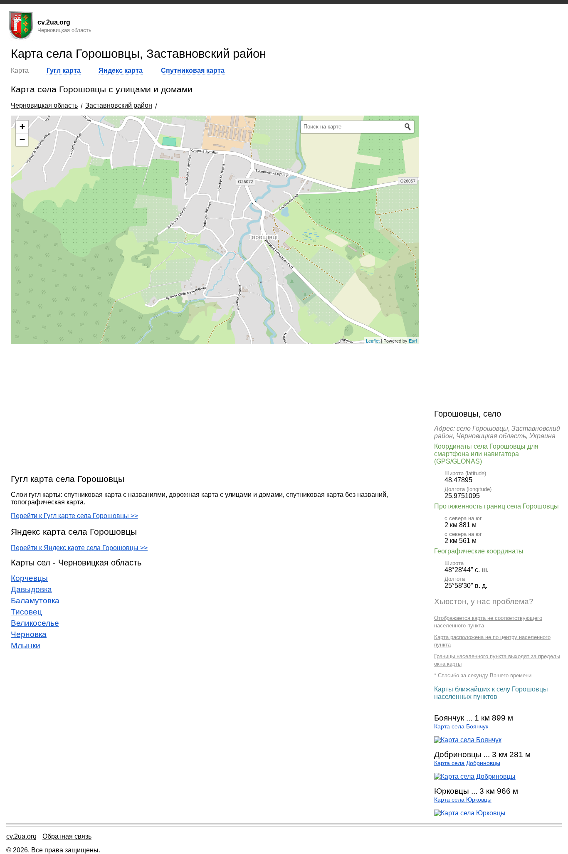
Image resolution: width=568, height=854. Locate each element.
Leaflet (373, 340)
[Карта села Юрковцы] (470, 813)
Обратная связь (66, 836)
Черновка (29, 634)
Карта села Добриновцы (467, 763)
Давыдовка (31, 589)
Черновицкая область (44, 105)
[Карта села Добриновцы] (475, 776)
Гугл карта (64, 70)
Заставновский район (118, 105)
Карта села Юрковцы (462, 800)
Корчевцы (29, 578)
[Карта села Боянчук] (467, 739)
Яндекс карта (121, 70)
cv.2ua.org (21, 836)
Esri (413, 340)
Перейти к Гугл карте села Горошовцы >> (74, 515)
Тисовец (26, 611)
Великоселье (35, 623)
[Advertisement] (215, 408)
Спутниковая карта (193, 70)
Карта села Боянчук (461, 726)
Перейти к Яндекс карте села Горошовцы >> (79, 547)
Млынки (25, 645)
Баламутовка (35, 600)
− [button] (22, 139)
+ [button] (22, 126)
